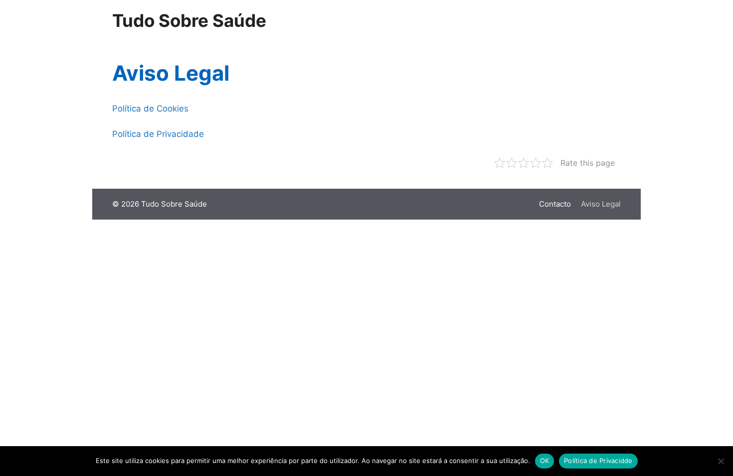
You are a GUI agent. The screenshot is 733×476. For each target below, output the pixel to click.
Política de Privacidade (158, 134)
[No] (721, 461)
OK (545, 461)
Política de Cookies (150, 109)
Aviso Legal (601, 204)
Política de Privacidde (598, 461)
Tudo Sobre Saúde (189, 20)
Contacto (555, 204)
